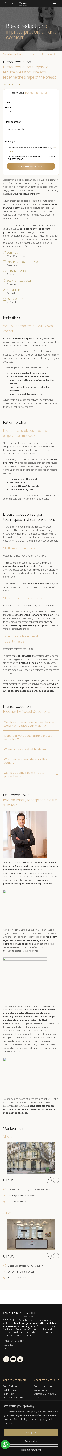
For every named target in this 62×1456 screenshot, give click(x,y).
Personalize (31, 1441)
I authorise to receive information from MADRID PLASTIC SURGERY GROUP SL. (32, 158)
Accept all (31, 1432)
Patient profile (49, 54)
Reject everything (31, 1449)
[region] (31, 1428)
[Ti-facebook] (6, 1359)
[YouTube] (13, 1359)
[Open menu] (54, 4)
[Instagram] (20, 1359)
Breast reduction (12, 54)
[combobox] (8, 112)
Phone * (9, 107)
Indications (31, 54)
